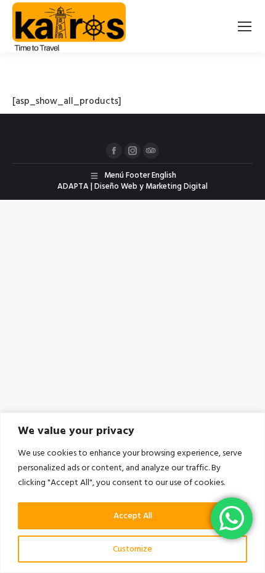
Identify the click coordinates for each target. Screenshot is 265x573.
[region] (132, 493)
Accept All (132, 516)
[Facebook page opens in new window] (114, 151)
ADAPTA (73, 186)
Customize (132, 549)
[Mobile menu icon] (245, 26)
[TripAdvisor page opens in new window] (151, 151)
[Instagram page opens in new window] (132, 151)
